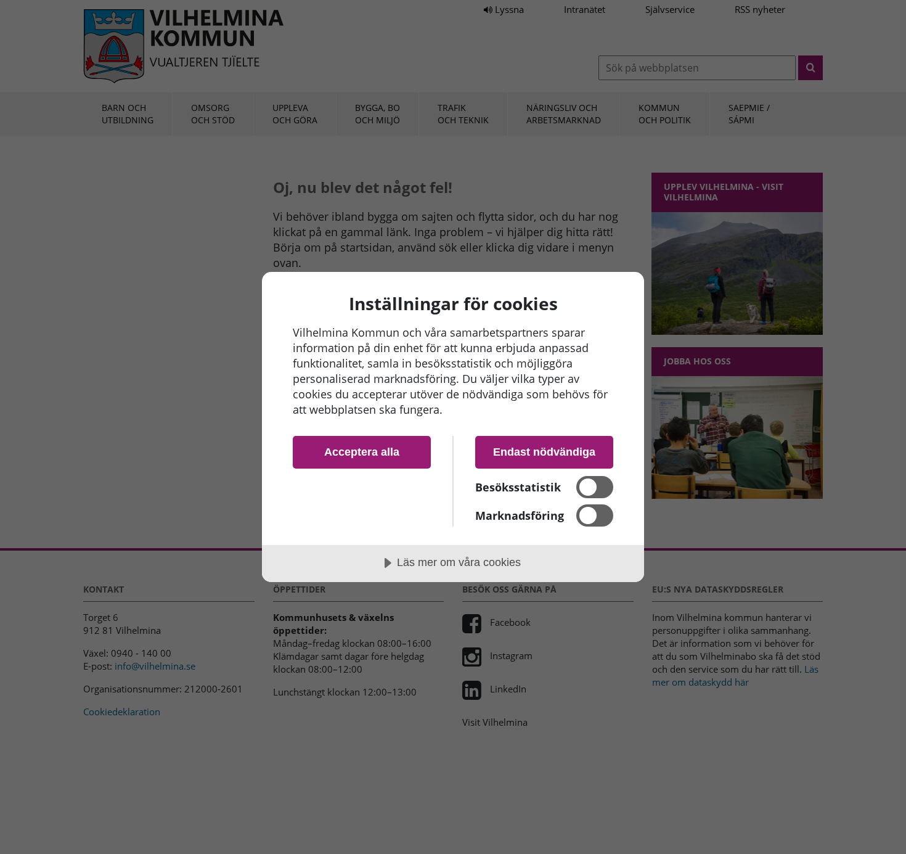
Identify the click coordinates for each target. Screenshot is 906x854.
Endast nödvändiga (544, 452)
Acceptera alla (361, 452)
